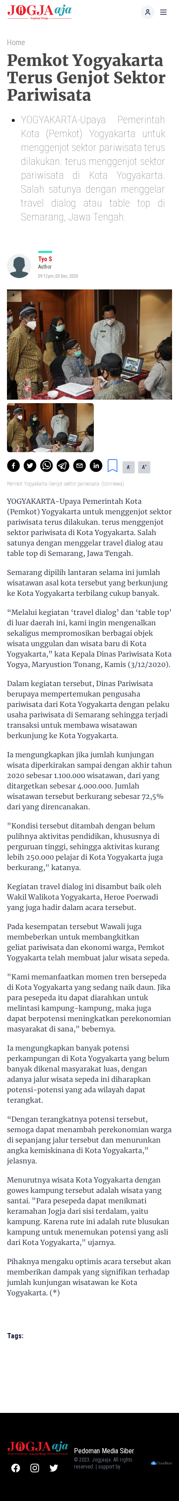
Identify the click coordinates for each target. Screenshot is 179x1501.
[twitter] (29, 465)
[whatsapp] (46, 465)
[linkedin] (96, 465)
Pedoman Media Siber (104, 1451)
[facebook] (13, 465)
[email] (79, 465)
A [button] (128, 466)
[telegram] (63, 465)
